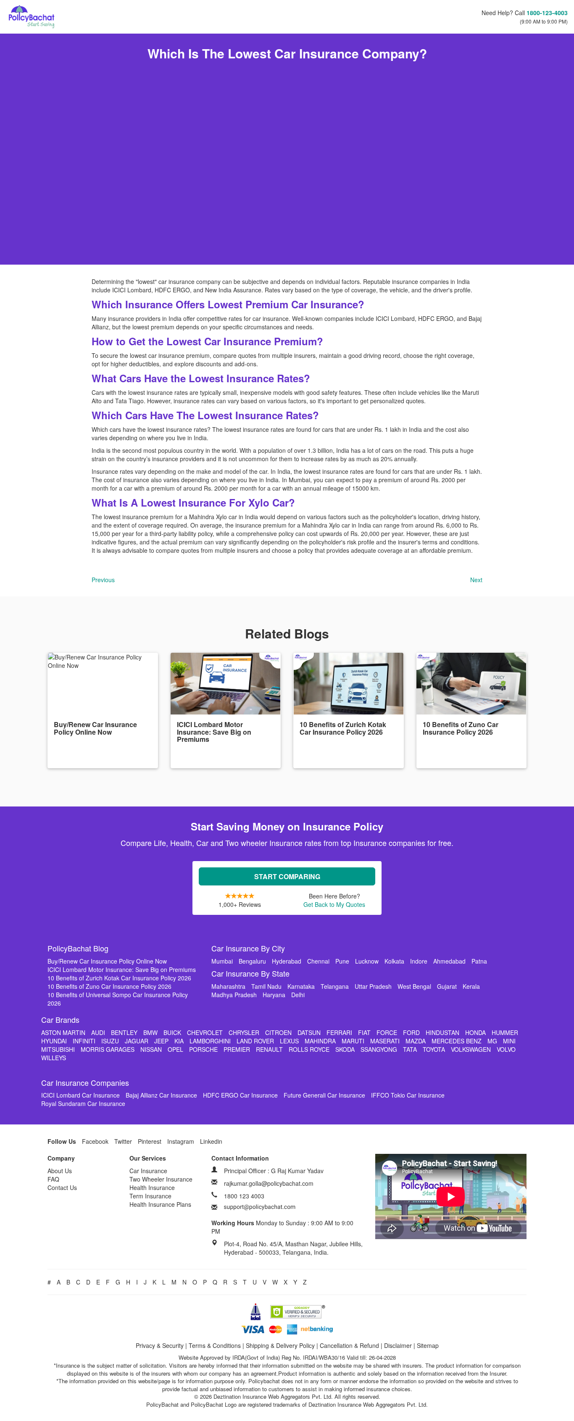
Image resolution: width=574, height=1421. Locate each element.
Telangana (335, 986)
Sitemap (428, 1345)
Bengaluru (252, 961)
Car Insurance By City (248, 948)
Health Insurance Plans (160, 1204)
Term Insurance (150, 1196)
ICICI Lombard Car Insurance (80, 1095)
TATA (410, 1049)
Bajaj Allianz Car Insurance (161, 1095)
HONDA (475, 1032)
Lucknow (367, 961)
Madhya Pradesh (234, 994)
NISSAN (151, 1049)
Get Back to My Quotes (334, 904)
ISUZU (110, 1041)
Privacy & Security (160, 1345)
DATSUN (309, 1032)
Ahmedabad (449, 961)
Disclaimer (398, 1345)
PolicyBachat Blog (77, 948)
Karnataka (301, 986)
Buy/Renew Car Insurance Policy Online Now (107, 961)
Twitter (123, 1141)
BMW (150, 1032)
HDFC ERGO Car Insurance (240, 1095)
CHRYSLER (244, 1032)
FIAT (364, 1032)
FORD (411, 1032)
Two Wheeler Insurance (160, 1179)
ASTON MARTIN (63, 1032)
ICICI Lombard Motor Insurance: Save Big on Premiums (121, 969)
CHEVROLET (205, 1032)
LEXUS (289, 1041)
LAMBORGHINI (210, 1041)
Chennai (318, 961)
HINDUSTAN (442, 1032)
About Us (59, 1170)
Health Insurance (152, 1187)
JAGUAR (136, 1041)
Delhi (298, 994)
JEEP (161, 1041)
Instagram (180, 1141)
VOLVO (506, 1049)
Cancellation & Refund (349, 1345)
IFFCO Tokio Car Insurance (408, 1095)
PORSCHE (203, 1049)
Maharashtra (228, 986)
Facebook (95, 1141)
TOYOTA (434, 1049)
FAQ (53, 1179)
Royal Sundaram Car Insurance (83, 1103)
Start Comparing (287, 876)
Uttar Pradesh (373, 986)
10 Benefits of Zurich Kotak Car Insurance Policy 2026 (119, 978)
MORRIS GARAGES (107, 1049)
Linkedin (211, 1141)
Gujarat (447, 986)
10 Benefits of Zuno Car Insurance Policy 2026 (109, 986)
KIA (179, 1041)
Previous (103, 579)
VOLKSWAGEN (471, 1049)
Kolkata (394, 961)
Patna (479, 961)
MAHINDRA (320, 1041)
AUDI (98, 1032)
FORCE (387, 1032)
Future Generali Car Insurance (324, 1095)
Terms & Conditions (215, 1345)
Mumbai (222, 961)
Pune (342, 961)
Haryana (274, 994)
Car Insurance (148, 1170)
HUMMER (505, 1032)
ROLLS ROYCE (309, 1049)
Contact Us (62, 1187)
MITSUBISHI (58, 1049)
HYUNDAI (54, 1041)
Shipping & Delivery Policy (280, 1345)
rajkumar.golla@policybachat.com (268, 1183)
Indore (418, 961)
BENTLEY (124, 1032)
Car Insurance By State (250, 973)
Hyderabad (286, 961)
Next (476, 579)
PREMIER (237, 1049)
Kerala (471, 986)
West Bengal (414, 986)
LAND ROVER (255, 1041)
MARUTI (353, 1041)
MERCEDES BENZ (457, 1041)
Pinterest (149, 1141)
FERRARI (339, 1032)
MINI (509, 1041)
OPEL (175, 1049)
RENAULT (269, 1049)
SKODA (345, 1049)
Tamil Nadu (266, 986)
